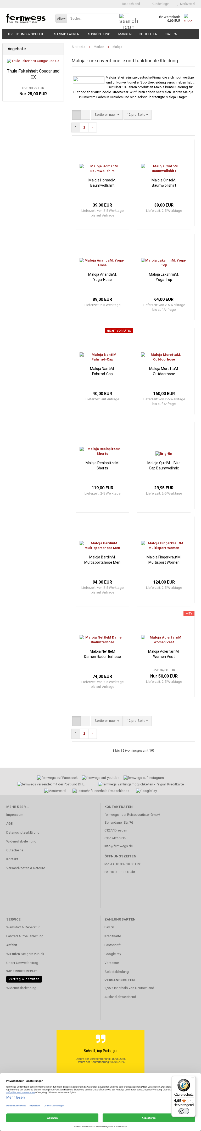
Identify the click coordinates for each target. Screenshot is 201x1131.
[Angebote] (58, 49)
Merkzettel (186, 4)
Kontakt (12, 859)
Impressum (14, 815)
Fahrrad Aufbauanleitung (24, 936)
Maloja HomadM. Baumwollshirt (102, 182)
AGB (9, 823)
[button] (129, 4)
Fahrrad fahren (66, 34)
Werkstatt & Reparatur (23, 927)
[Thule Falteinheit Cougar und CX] (33, 61)
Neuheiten (148, 34)
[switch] (183, 1111)
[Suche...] (124, 18)
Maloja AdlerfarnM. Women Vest (164, 654)
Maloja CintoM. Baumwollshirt (164, 182)
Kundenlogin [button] (160, 4)
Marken (125, 34)
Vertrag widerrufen (24, 979)
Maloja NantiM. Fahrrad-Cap (102, 371)
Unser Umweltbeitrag (22, 963)
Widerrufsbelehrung (21, 841)
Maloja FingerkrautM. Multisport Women (164, 559)
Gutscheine (14, 850)
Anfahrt (11, 945)
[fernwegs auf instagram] (143, 778)
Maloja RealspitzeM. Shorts (102, 465)
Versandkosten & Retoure (25, 868)
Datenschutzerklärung (23, 832)
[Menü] (192, 1079)
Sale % (171, 34)
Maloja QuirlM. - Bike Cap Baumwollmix (164, 465)
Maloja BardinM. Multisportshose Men (102, 559)
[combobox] (107, 115)
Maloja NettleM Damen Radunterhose (102, 654)
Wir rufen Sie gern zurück (25, 954)
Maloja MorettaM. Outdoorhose (164, 371)
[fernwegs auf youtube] (99, 778)
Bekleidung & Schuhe (25, 34)
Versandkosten (119, 980)
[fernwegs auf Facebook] (56, 778)
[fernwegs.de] (27, 18)
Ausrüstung (98, 34)
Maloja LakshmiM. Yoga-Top (164, 277)
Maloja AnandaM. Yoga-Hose (102, 277)
